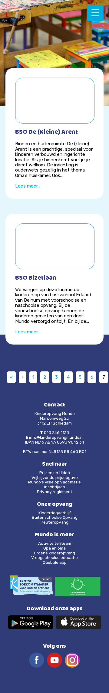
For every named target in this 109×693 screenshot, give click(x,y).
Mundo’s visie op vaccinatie (54, 482)
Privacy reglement (54, 491)
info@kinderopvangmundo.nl (56, 437)
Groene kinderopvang (54, 552)
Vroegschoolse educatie (54, 557)
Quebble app (55, 562)
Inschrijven (54, 486)
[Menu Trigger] (95, 13)
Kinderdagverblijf (54, 512)
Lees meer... (27, 186)
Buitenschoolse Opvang (55, 517)
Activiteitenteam (54, 543)
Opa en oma (54, 548)
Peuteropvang (54, 522)
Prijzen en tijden (54, 472)
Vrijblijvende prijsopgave (54, 477)
